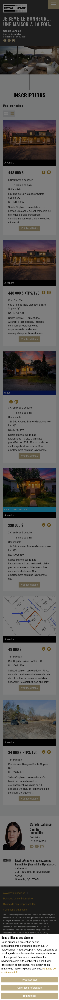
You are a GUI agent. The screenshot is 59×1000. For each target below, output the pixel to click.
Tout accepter (29, 979)
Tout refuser (29, 995)
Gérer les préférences (29, 987)
